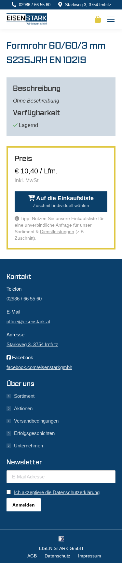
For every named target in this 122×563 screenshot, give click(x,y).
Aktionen (23, 408)
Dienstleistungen (57, 231)
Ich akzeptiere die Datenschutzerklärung (57, 492)
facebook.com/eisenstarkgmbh (39, 367)
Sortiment (24, 396)
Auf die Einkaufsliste (63, 201)
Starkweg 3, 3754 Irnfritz (88, 4)
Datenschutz (57, 555)
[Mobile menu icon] (110, 19)
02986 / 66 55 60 (34, 4)
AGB (32, 555)
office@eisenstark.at (28, 321)
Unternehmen (28, 445)
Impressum (89, 555)
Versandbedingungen (36, 421)
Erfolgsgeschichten (34, 433)
